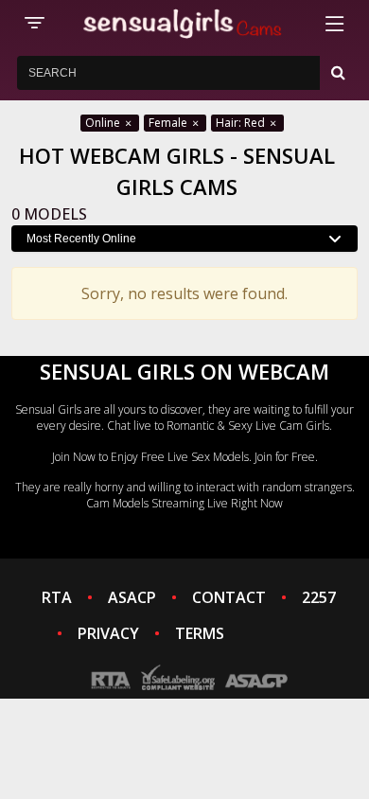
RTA (57, 597)
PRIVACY (108, 633)
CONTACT (229, 597)
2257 (319, 597)
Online (104, 123)
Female (169, 123)
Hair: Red (242, 123)
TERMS (199, 633)
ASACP (132, 597)
